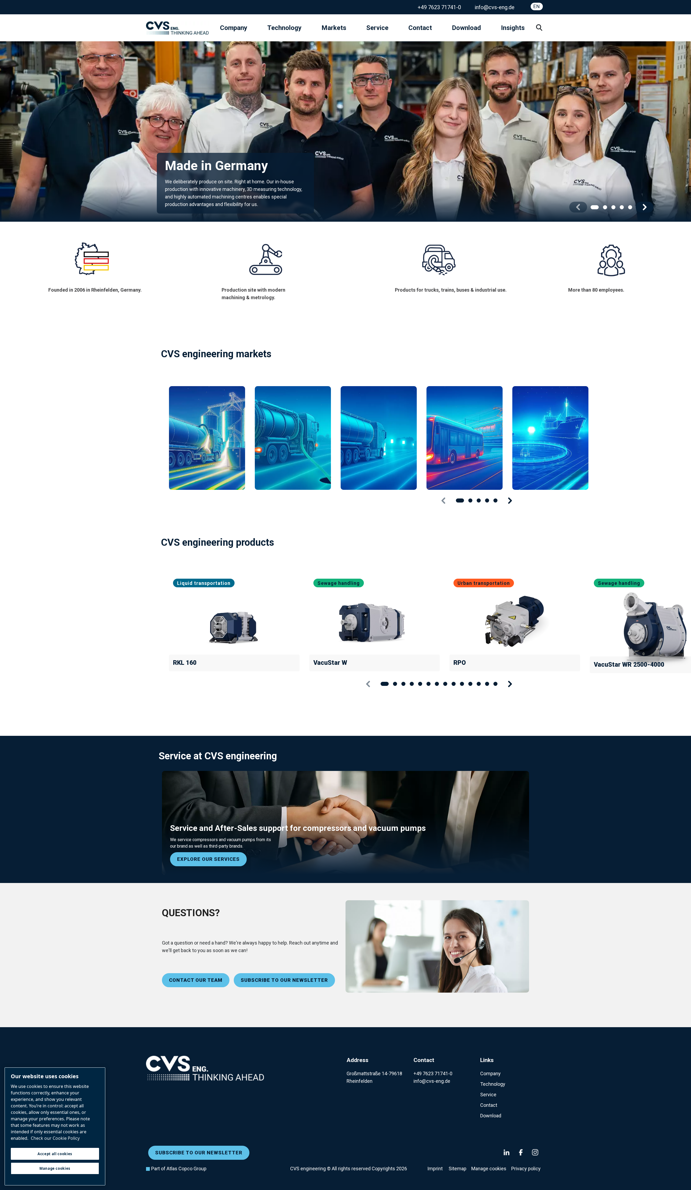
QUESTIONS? (191, 913)
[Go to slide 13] (487, 684)
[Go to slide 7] (437, 684)
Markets (333, 28)
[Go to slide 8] (445, 684)
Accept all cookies (55, 1153)
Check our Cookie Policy (55, 1138)
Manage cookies (488, 1168)
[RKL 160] (234, 621)
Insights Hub (519, 28)
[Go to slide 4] (622, 207)
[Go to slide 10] (462, 684)
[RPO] (514, 621)
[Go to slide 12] (479, 684)
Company (233, 28)
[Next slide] (644, 207)
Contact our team (195, 980)
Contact (420, 28)
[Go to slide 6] (428, 684)
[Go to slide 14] (495, 684)
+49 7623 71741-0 (439, 7)
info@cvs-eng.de (494, 7)
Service (377, 28)
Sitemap (457, 1168)
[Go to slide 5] (630, 207)
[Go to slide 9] (454, 684)
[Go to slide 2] (605, 207)
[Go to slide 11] (470, 684)
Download (466, 28)
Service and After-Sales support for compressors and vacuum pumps (298, 828)
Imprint (435, 1168)
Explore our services (208, 859)
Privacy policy (526, 1168)
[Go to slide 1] (595, 207)
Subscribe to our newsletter (284, 980)
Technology (284, 28)
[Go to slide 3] (613, 207)
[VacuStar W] (374, 621)
